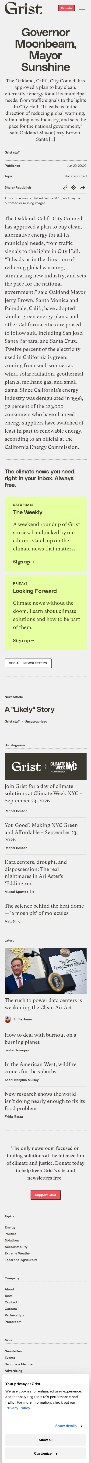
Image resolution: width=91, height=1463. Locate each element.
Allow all (45, 1440)
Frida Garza (14, 1116)
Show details (66, 1426)
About (9, 1289)
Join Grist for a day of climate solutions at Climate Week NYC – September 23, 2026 (43, 793)
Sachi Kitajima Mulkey (22, 1080)
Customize (43, 1453)
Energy (10, 1227)
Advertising (13, 1371)
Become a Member (19, 1364)
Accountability (16, 1247)
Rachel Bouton (16, 811)
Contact (11, 1302)
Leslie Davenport (18, 1050)
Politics (10, 1234)
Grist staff (12, 152)
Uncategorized (76, 176)
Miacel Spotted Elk (19, 892)
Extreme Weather (18, 1253)
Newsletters (14, 1351)
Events (10, 1358)
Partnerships (14, 1315)
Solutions (12, 1240)
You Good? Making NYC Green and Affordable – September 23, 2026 (41, 832)
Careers (11, 1309)
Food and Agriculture (21, 1260)
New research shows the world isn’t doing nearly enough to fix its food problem (45, 1101)
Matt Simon (13, 921)
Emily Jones (23, 1019)
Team (9, 1296)
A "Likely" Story (30, 708)
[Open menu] (82, 8)
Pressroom (13, 1322)
